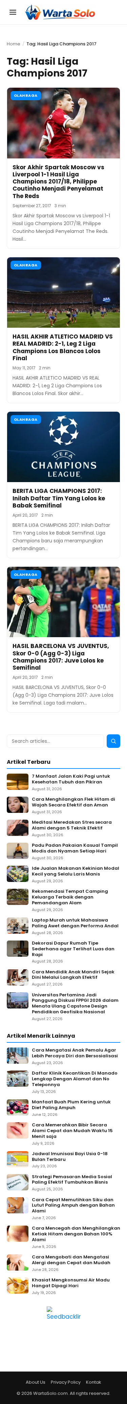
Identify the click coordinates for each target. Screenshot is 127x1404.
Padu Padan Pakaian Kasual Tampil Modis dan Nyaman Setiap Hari (75, 848)
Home (13, 44)
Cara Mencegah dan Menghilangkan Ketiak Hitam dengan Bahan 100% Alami (76, 1234)
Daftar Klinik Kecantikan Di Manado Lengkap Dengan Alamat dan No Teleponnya (75, 1079)
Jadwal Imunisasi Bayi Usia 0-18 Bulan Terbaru (70, 1157)
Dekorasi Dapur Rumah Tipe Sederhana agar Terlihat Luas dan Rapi (73, 949)
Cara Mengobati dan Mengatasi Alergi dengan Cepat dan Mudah (71, 1260)
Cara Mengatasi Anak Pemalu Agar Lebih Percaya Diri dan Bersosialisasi (75, 1053)
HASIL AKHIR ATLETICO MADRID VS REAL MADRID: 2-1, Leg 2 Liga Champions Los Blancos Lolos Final (63, 347)
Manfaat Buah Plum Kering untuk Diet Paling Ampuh (71, 1105)
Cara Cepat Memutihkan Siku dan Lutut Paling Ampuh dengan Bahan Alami (73, 1205)
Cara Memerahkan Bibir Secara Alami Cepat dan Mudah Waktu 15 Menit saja (72, 1131)
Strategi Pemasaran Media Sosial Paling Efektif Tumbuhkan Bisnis (72, 1180)
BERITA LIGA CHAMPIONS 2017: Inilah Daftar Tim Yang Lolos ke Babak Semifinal (59, 498)
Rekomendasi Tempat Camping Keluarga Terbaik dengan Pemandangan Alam (70, 897)
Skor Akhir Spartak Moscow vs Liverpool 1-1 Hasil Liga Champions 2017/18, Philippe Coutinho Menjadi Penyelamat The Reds (58, 181)
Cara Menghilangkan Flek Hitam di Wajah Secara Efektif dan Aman (73, 802)
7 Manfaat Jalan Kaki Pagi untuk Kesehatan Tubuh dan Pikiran (71, 779)
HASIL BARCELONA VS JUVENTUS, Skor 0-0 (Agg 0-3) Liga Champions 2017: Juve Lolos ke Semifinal (61, 657)
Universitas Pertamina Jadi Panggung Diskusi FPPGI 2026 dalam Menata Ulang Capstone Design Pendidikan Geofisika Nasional (75, 1003)
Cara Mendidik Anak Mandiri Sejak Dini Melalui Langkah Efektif (73, 975)
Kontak (93, 1382)
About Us (35, 1382)
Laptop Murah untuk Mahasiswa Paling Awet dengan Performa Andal (75, 923)
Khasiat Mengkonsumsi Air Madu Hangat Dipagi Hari (71, 1283)
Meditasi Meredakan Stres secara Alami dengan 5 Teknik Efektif (72, 825)
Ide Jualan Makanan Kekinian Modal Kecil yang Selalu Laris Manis (75, 871)
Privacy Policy (66, 1382)
